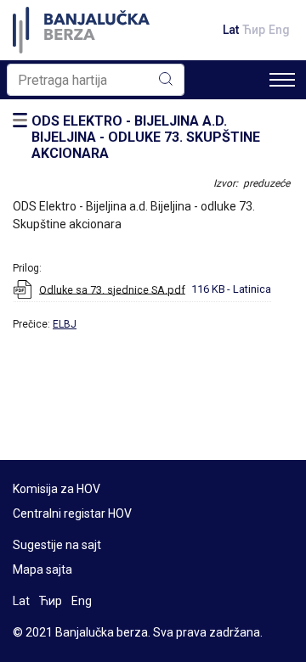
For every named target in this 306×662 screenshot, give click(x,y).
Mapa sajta (42, 569)
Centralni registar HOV (72, 513)
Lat (231, 29)
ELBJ (64, 324)
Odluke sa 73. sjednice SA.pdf (112, 289)
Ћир (253, 29)
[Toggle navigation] (282, 80)
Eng (279, 29)
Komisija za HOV (56, 489)
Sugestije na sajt (57, 545)
